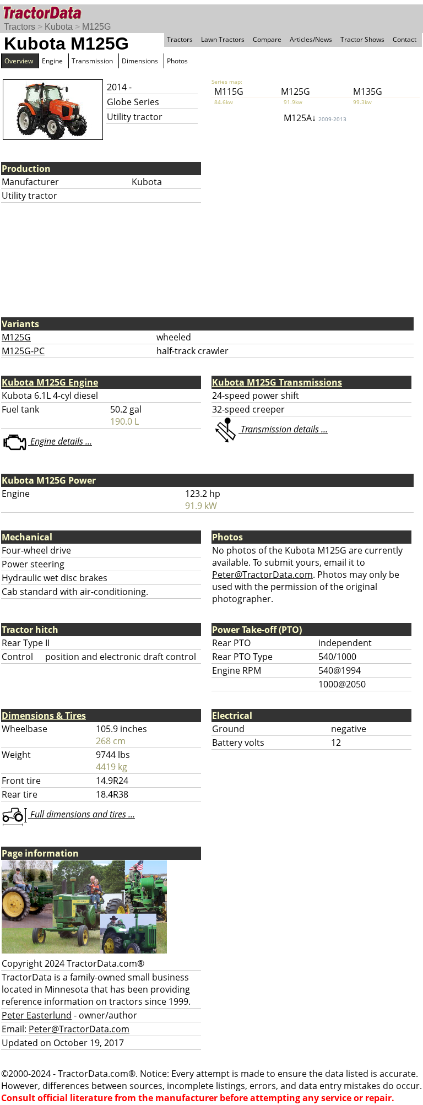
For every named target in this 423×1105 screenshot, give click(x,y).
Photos (177, 61)
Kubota (59, 26)
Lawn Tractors (223, 39)
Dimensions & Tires (44, 715)
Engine (52, 61)
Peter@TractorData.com (262, 574)
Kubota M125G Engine (50, 382)
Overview (18, 61)
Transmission (92, 61)
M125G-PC (23, 351)
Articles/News (311, 39)
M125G (96, 26)
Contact (404, 39)
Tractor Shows (362, 39)
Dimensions (140, 61)
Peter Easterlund (37, 1015)
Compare (267, 39)
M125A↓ (315, 118)
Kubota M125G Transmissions (277, 382)
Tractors (19, 26)
